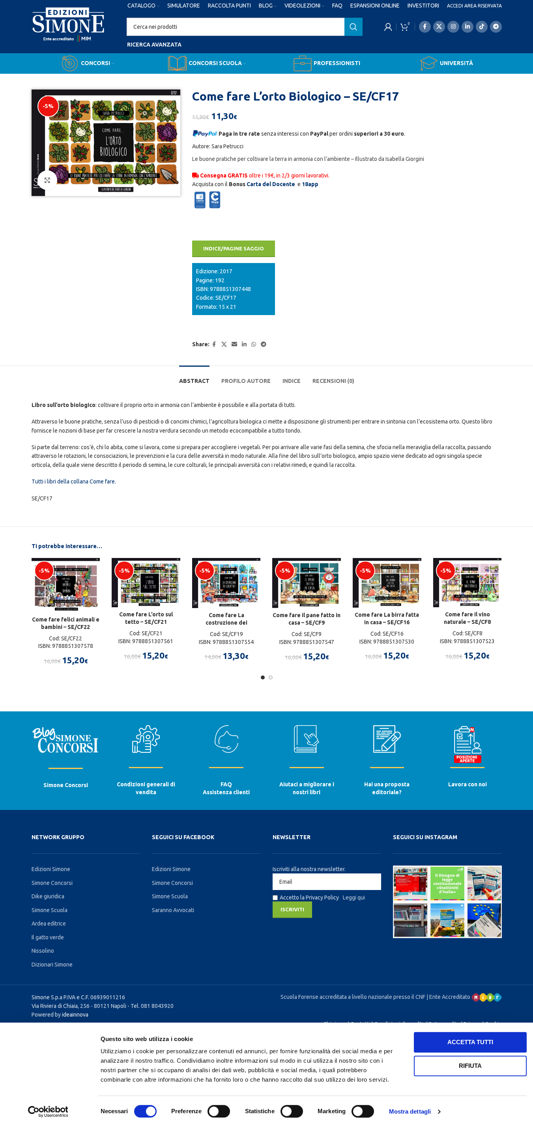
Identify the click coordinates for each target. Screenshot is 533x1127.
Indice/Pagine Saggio (233, 248)
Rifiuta (470, 1065)
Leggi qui (354, 897)
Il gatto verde (48, 937)
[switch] (219, 1111)
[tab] (194, 377)
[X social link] (439, 27)
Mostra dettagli (410, 1111)
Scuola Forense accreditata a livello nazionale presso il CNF (353, 997)
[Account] (388, 27)
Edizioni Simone (51, 869)
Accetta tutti (470, 1042)
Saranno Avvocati (173, 910)
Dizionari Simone (52, 964)
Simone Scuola (49, 910)
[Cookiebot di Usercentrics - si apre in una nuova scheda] (47, 1112)
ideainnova (75, 1014)
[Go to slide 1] (263, 677)
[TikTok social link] (482, 27)
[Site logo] (68, 32)
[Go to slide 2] (271, 677)
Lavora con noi (467, 784)
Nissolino (43, 951)
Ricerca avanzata (154, 44)
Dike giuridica (48, 896)
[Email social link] (234, 344)
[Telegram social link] (496, 27)
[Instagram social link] (453, 27)
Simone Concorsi (65, 785)
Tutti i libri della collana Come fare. (74, 481)
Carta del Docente (271, 184)
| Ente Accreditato (448, 997)
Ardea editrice (49, 923)
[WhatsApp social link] (253, 344)
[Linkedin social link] (467, 27)
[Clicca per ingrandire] (47, 180)
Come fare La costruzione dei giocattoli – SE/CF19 (226, 623)
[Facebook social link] (425, 27)
